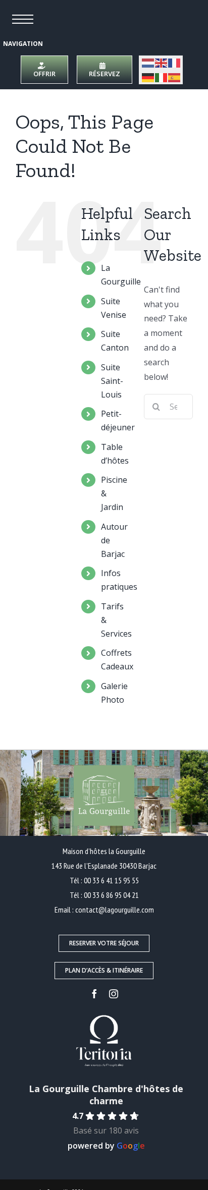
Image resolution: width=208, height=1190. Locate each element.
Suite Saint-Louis (112, 381)
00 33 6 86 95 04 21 (111, 895)
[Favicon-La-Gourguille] (110, 6)
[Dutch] (148, 62)
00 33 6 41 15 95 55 (111, 880)
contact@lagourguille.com (114, 909)
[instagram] (113, 993)
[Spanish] (174, 76)
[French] (174, 62)
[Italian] (161, 76)
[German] (148, 76)
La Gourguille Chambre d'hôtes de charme (106, 1095)
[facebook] (94, 993)
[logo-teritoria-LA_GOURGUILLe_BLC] (104, 1016)
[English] (161, 62)
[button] (22, 19)
